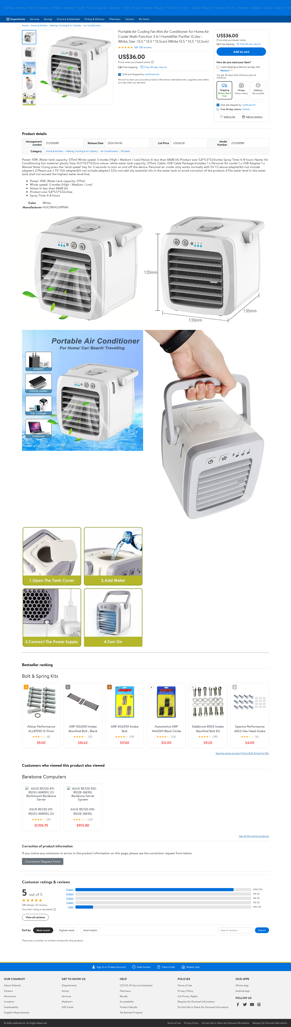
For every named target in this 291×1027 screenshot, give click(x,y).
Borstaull (148, 8)
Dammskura (114, 8)
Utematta (21, 8)
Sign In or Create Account (111, 967)
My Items (144, 19)
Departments (17, 19)
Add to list (229, 116)
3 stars (69, 898)
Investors (9, 1001)
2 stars (69, 902)
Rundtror (171, 8)
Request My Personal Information (196, 1001)
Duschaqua (9, 8)
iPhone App (242, 985)
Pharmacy (115, 19)
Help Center (144, 967)
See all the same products (254, 836)
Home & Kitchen (38, 25)
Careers (129, 19)
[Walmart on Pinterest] (259, 1004)
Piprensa (91, 8)
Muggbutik (44, 8)
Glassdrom (280, 8)
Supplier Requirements (16, 1012)
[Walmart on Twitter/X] (245, 1004)
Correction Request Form (42, 861)
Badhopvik (207, 8)
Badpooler (69, 8)
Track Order (168, 967)
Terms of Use (185, 985)
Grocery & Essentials (68, 19)
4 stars (69, 893)
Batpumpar (159, 8)
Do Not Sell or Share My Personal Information (203, 1007)
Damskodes (255, 8)
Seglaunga (102, 8)
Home (25, 25)
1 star (70, 906)
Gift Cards (67, 1007)
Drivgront (136, 8)
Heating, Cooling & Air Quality (65, 25)
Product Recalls (128, 1007)
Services (34, 19)
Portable (125, 151)
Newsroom (10, 996)
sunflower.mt (152, 74)
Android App (243, 991)
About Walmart (12, 985)
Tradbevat (218, 8)
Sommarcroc (184, 8)
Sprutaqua (268, 8)
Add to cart (241, 51)
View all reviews (35, 917)
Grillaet (126, 8)
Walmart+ (67, 1001)
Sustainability (11, 1007)
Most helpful (90, 930)
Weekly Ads (192, 967)
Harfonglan (56, 8)
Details (246, 109)
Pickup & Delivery (95, 19)
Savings (48, 19)
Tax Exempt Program (131, 1012)
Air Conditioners (92, 25)
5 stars (69, 889)
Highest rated (66, 930)
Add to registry (254, 116)
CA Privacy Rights (188, 996)
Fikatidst (80, 8)
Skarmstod (243, 8)
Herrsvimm (230, 8)
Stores (65, 991)
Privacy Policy (185, 991)
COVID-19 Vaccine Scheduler (136, 985)
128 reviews (145, 47)
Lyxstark (196, 8)
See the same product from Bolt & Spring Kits (242, 753)
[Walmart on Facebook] (238, 1004)
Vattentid (32, 8)
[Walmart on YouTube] (252, 1004)
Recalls (123, 996)
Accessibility (127, 1001)
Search (262, 930)
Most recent (43, 930)
